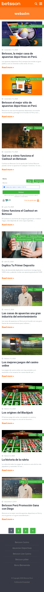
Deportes (23, 26)
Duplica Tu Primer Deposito (18, 265)
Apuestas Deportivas (22, 548)
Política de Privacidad (22, 582)
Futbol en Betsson (36, 26)
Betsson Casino (22, 542)
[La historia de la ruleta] (22, 441)
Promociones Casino (24, 240)
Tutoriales (38, 128)
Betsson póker (22, 559)
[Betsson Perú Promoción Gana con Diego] (22, 487)
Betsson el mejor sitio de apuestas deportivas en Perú (19, 104)
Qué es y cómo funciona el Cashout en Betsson (18, 157)
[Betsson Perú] (11, 3)
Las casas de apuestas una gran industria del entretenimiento (21, 315)
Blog (13, 26)
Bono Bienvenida (22, 565)
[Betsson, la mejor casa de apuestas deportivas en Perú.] (22, 33)
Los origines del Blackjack (17, 412)
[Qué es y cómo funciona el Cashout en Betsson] (22, 135)
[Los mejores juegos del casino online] (22, 344)
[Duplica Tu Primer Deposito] (22, 244)
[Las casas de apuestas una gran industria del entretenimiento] (22, 295)
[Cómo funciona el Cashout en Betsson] (22, 189)
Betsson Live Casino (22, 554)
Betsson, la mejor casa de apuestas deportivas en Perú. (19, 55)
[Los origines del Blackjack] (22, 394)
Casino (32, 339)
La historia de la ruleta (15, 459)
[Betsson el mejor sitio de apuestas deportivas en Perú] (22, 84)
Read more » (8, 67)
